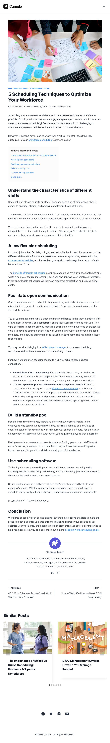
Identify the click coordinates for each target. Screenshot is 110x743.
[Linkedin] (59, 713)
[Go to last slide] (8, 652)
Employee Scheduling (18, 89)
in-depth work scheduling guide (82, 529)
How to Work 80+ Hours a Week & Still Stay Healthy (81, 593)
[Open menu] (104, 6)
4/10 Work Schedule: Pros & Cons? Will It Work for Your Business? (29, 593)
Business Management (40, 89)
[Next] (102, 652)
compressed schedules (20, 260)
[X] (51, 713)
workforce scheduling (40, 139)
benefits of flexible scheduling (29, 272)
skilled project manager (54, 347)
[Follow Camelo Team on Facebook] (52, 573)
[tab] (49, 685)
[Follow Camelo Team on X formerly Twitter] (57, 573)
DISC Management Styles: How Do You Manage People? (80, 665)
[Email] (66, 713)
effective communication (65, 388)
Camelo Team (17, 107)
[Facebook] (43, 713)
